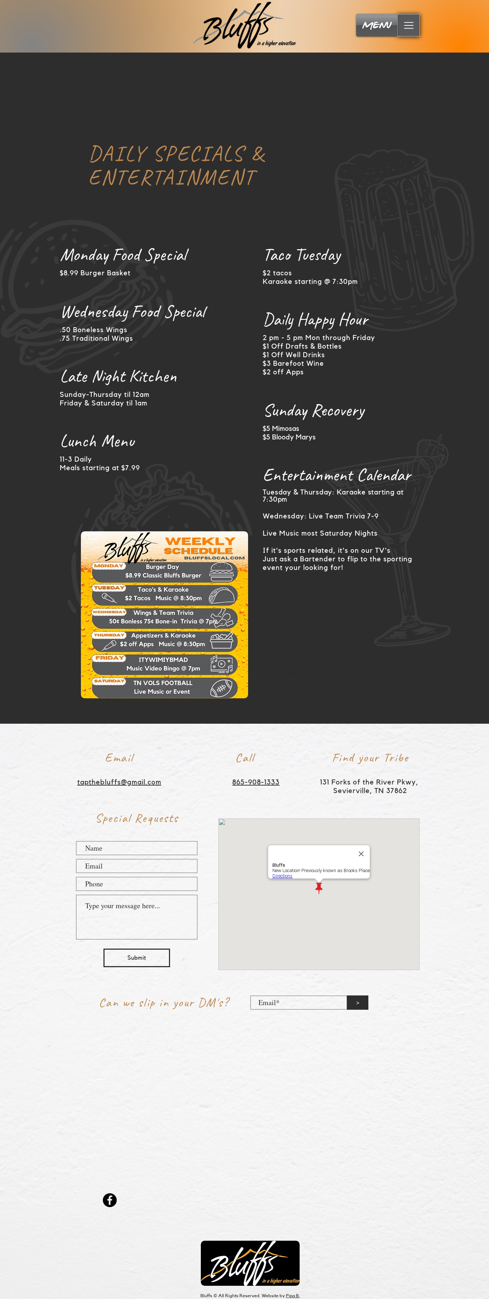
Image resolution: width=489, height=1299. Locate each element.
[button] (408, 25)
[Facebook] (110, 1200)
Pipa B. (293, 1295)
